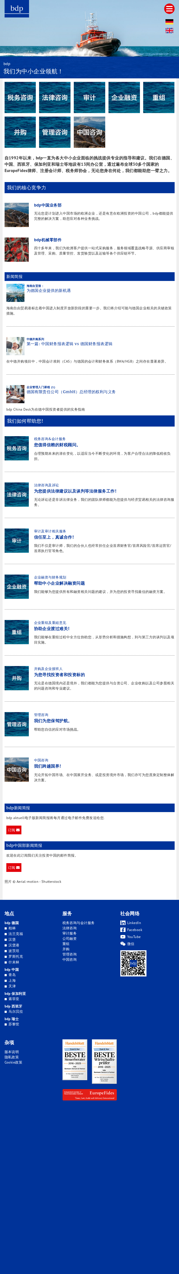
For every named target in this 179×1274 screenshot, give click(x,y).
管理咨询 (69, 954)
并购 (66, 949)
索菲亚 (14, 999)
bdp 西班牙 (13, 1006)
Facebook (135, 930)
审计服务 (69, 933)
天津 (12, 986)
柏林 (12, 928)
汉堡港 (14, 945)
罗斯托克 (16, 956)
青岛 (12, 975)
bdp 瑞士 (12, 1019)
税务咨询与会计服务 (78, 923)
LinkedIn (134, 923)
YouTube (134, 937)
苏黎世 (14, 1024)
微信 (130, 944)
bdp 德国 (12, 923)
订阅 (12, 830)
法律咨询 (69, 928)
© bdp (67, 1108)
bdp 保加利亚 (15, 993)
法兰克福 (16, 933)
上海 (12, 980)
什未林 (14, 962)
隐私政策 (12, 1057)
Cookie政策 (13, 1062)
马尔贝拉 (16, 1011)
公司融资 (69, 938)
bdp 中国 (12, 969)
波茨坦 (14, 951)
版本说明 (12, 1052)
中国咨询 (69, 959)
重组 (66, 944)
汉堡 (12, 939)
